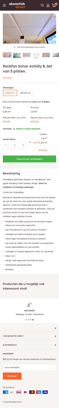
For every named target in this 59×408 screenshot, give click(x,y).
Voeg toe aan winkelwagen (29, 159)
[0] (54, 5)
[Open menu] (4, 5)
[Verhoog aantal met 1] (23, 145)
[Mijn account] (48, 5)
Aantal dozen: (9, 139)
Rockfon (7, 78)
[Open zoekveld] (42, 5)
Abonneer (12, 376)
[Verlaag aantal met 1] (6, 145)
